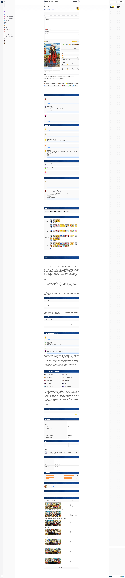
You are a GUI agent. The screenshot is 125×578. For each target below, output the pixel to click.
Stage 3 (48, 69)
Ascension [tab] (46, 211)
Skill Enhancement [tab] (53, 211)
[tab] (113, 547)
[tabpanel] (117, 563)
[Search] (79, 1)
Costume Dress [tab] (66, 211)
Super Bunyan (56, 452)
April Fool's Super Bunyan (48, 71)
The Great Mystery (51, 451)
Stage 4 (56, 69)
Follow (75, 1)
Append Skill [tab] (60, 211)
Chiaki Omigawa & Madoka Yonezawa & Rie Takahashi (63, 462)
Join (118, 6)
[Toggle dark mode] (120, 576)
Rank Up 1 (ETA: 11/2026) (49, 414)
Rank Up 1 (52, 191)
